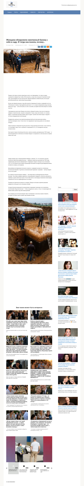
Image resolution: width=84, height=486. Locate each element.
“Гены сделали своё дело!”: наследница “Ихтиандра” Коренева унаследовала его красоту (67, 250)
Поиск (59, 187)
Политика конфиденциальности (69, 5)
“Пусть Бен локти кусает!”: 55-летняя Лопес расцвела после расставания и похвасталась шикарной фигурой (67, 204)
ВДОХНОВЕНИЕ (24, 12)
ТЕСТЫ (16, 12)
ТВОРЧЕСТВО (41, 12)
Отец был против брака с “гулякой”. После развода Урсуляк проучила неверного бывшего (67, 365)
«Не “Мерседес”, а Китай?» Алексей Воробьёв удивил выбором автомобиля (67, 227)
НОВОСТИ (32, 12)
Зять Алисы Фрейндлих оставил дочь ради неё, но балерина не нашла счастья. (67, 387)
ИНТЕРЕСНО (50, 12)
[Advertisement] (42, 25)
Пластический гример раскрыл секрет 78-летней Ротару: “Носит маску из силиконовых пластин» (67, 317)
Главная (10, 12)
